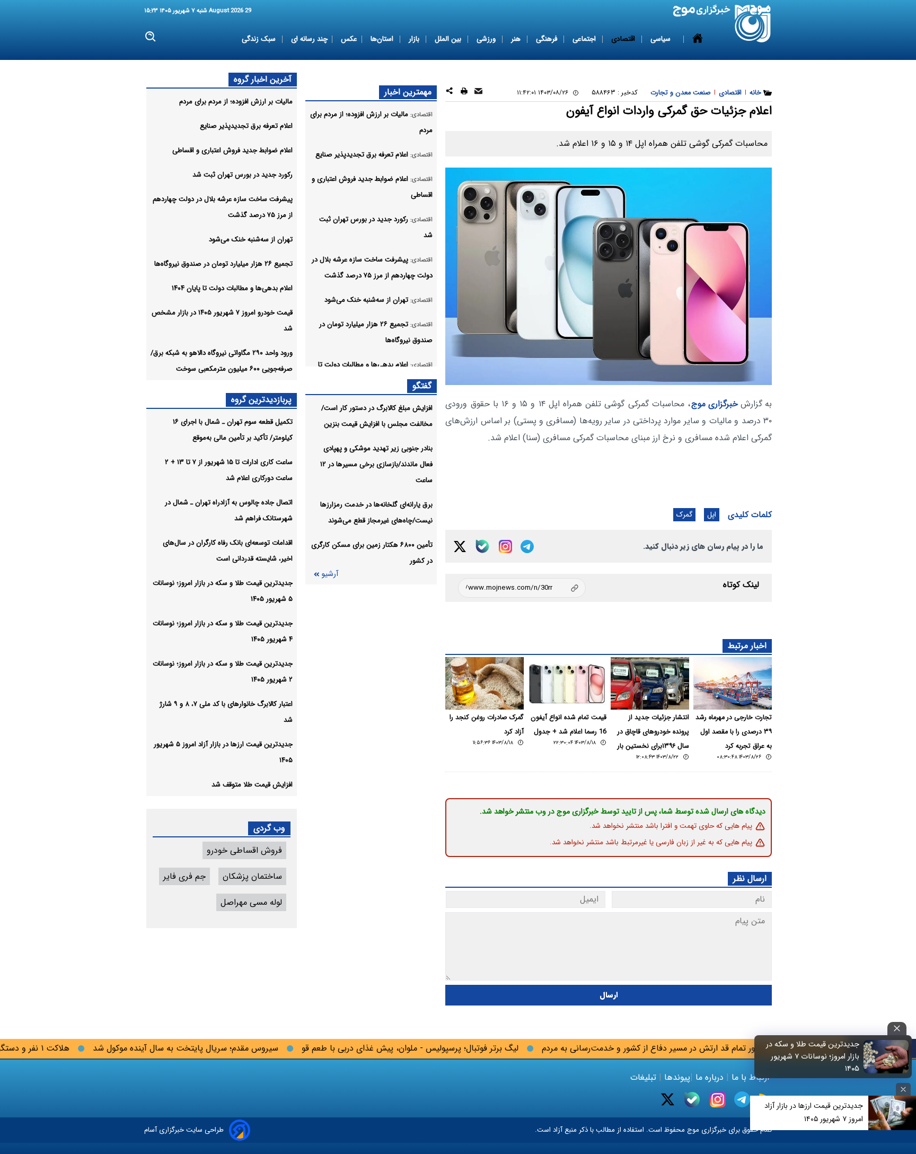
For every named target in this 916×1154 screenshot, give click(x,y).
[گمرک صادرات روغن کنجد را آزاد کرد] (484, 683)
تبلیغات (644, 1077)
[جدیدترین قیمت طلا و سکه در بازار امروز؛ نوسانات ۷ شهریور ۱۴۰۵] (886, 1056)
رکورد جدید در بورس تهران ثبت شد (242, 174)
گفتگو (421, 385)
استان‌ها (383, 39)
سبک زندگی (260, 39)
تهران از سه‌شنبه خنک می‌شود (251, 239)
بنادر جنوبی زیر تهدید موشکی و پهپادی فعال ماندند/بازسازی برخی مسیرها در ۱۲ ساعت (376, 464)
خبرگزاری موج (714, 403)
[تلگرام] (527, 546)
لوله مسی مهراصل (251, 902)
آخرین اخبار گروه (263, 79)
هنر (517, 39)
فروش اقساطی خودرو (244, 850)
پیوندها (676, 1077)
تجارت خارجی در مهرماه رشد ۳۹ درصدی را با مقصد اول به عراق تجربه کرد (733, 731)
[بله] (482, 546)
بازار (415, 39)
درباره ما (709, 1077)
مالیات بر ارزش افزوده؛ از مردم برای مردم (236, 101)
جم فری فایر (184, 876)
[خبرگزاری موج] (753, 23)
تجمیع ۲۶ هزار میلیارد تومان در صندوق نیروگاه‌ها (223, 263)
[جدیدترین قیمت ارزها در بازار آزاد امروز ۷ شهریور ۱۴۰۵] (892, 1113)
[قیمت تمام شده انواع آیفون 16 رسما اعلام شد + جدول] (567, 683)
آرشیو (329, 574)
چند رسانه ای (309, 39)
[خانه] (697, 39)
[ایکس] (460, 546)
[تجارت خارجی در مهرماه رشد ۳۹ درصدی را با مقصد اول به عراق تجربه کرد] (732, 683)
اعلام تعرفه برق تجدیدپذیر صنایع (246, 126)
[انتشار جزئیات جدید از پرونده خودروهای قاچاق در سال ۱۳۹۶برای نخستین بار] (650, 683)
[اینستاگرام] (505, 546)
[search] (150, 36)
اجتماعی (585, 39)
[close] (896, 1028)
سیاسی (661, 39)
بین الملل (449, 39)
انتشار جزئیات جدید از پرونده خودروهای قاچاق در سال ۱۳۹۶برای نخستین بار (653, 731)
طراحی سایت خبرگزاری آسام (184, 1129)
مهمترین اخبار (407, 92)
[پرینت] (464, 92)
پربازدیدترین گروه (261, 399)
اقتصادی (624, 39)
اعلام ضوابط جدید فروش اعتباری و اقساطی (232, 150)
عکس (349, 39)
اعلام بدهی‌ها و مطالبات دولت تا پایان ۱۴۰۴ (232, 288)
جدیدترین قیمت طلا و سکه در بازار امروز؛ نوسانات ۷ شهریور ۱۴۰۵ (812, 1056)
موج (692, 1129)
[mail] (478, 92)
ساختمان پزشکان (252, 876)
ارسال (609, 995)
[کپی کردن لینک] (522, 588)
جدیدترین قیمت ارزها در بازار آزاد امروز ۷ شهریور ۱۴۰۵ (813, 1112)
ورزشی (487, 39)
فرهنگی (547, 39)
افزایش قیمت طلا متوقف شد (252, 784)
